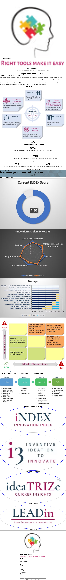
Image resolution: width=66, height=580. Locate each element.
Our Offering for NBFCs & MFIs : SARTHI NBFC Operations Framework (33, 578)
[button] (3, 67)
